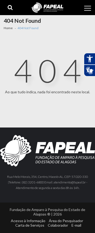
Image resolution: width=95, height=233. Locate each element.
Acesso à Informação (28, 220)
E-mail (76, 225)
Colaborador (58, 225)
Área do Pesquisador (66, 220)
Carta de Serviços (29, 225)
